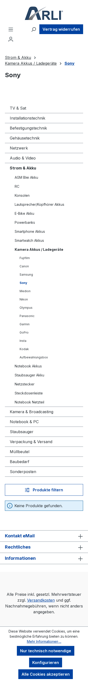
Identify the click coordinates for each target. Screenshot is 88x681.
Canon (24, 266)
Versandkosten (41, 600)
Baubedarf (19, 461)
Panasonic (27, 316)
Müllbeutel (19, 451)
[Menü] (11, 29)
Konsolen (22, 195)
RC (17, 186)
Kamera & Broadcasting (31, 411)
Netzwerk (19, 148)
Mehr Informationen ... (44, 641)
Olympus (26, 307)
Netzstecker (24, 384)
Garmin (25, 324)
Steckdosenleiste (29, 393)
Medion (25, 291)
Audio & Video (23, 158)
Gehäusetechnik (25, 138)
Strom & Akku (23, 168)
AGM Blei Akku (26, 177)
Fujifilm (25, 258)
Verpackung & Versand (31, 441)
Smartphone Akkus (30, 231)
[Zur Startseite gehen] (44, 13)
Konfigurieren (45, 662)
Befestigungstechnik (28, 128)
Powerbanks (25, 222)
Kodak (24, 349)
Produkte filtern (47, 489)
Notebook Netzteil (29, 402)
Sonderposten (23, 471)
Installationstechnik (27, 118)
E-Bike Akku (24, 213)
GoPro (24, 332)
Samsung (26, 274)
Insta (23, 341)
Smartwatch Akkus (29, 240)
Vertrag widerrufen (61, 29)
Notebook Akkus (28, 366)
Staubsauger (21, 431)
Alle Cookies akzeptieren (46, 674)
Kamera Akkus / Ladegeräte (39, 249)
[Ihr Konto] (11, 39)
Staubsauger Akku (29, 375)
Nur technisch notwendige (45, 650)
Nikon (24, 299)
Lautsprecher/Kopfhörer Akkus (39, 204)
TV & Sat (18, 108)
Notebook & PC (24, 421)
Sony (23, 283)
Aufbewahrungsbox (34, 357)
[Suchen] (33, 29)
